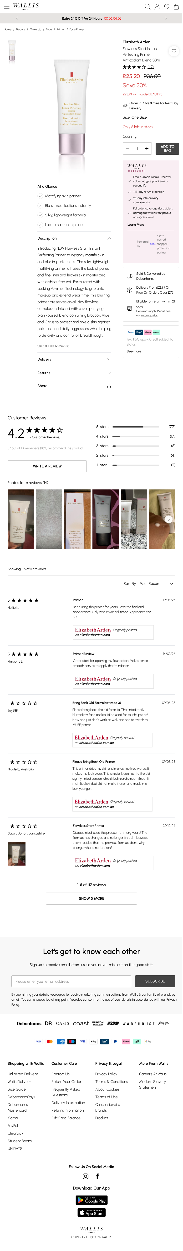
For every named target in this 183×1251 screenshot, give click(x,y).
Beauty (20, 29)
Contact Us (60, 1077)
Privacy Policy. (21, 1008)
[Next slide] (164, 18)
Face (49, 29)
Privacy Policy (105, 1077)
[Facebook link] (96, 1185)
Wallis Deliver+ (19, 1090)
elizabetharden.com (93, 638)
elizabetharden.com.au (95, 746)
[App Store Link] (90, 1215)
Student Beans (20, 1150)
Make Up (35, 29)
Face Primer (77, 29)
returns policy (147, 315)
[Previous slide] (15, 18)
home (7, 29)
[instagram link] (84, 1185)
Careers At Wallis (150, 1077)
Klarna (13, 1127)
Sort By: (127, 587)
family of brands (159, 998)
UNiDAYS (15, 1157)
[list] (70, 105)
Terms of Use (105, 1100)
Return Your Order (66, 1085)
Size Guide (17, 1098)
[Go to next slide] (165, 523)
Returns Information (67, 1113)
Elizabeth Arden (134, 42)
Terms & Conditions (110, 1085)
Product (100, 1121)
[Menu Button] (7, 7)
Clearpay (15, 1142)
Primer (61, 29)
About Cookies (106, 1092)
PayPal (13, 1134)
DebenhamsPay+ (22, 1106)
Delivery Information (67, 1106)
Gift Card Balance (65, 1121)
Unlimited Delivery (23, 1083)
